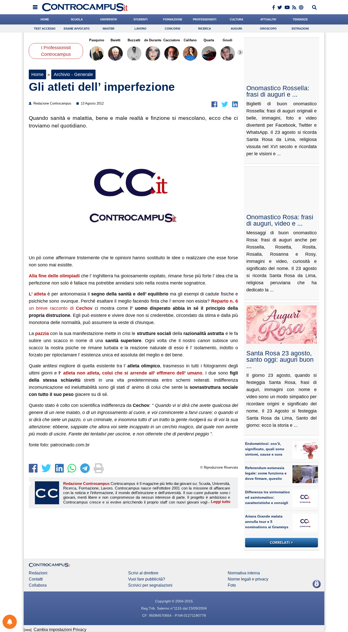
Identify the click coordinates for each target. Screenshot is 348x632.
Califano (190, 40)
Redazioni (38, 573)
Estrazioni (300, 28)
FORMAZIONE (172, 19)
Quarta (209, 40)
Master (108, 28)
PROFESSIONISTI (204, 19)
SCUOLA (77, 19)
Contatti (36, 579)
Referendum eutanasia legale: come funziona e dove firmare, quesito (266, 473)
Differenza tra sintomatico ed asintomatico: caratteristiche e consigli (267, 497)
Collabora (38, 585)
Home (37, 74)
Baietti (115, 40)
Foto (232, 585)
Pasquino (96, 40)
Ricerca (204, 28)
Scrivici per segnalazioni (150, 585)
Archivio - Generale (73, 74)
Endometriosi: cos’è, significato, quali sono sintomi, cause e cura (264, 449)
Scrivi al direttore (143, 573)
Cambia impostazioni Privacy (60, 629)
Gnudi (227, 40)
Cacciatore (171, 40)
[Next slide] (240, 52)
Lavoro (140, 28)
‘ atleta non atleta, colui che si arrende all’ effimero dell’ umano (131, 373)
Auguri (236, 28)
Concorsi (172, 28)
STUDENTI (140, 19)
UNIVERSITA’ (108, 19)
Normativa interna (244, 573)
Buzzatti (134, 40)
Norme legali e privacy (248, 579)
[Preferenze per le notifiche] (10, 622)
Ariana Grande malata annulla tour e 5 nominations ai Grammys (266, 521)
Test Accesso (45, 28)
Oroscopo (268, 28)
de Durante (152, 40)
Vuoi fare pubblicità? (146, 579)
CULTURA (236, 19)
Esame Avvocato (77, 28)
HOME (45, 19)
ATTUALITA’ (268, 19)
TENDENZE (300, 19)
